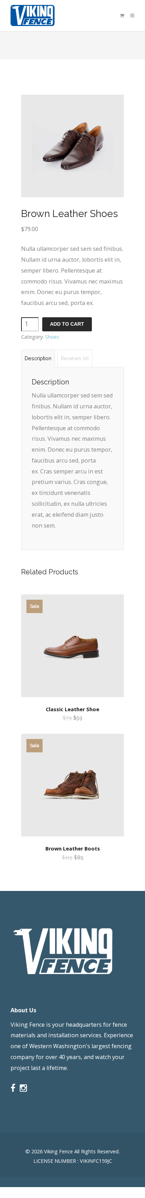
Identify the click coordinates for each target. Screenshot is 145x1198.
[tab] (38, 358)
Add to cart (67, 324)
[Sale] (72, 700)
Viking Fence (58, 1151)
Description (38, 358)
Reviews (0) (75, 358)
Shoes (52, 336)
